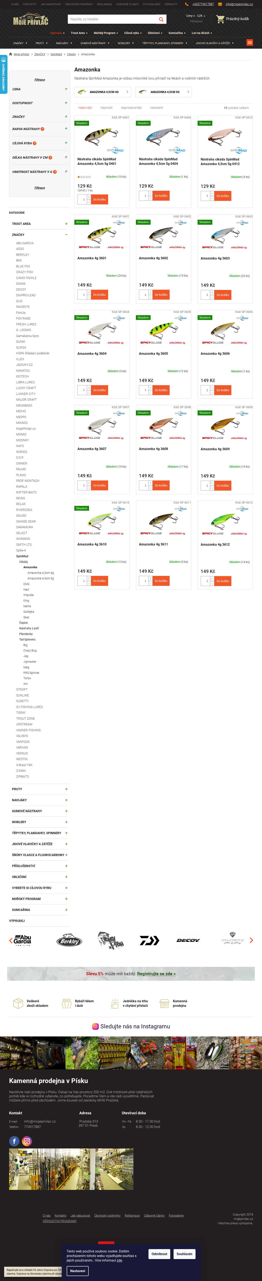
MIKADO (22, 423)
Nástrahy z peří (29, 628)
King (26, 600)
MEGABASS (24, 405)
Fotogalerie (151, 4)
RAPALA (21, 487)
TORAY (21, 713)
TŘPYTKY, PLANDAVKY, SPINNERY (36, 833)
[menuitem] (20, 43)
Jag (25, 656)
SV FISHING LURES (29, 707)
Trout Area (78, 33)
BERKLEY (22, 255)
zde (119, 1260)
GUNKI (20, 342)
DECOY (21, 289)
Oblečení (154, 33)
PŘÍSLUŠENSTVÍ (23, 866)
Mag (26, 667)
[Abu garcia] (22, 940)
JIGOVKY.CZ (24, 365)
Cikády (23, 561)
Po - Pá (126, 1121)
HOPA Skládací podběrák (32, 353)
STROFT (22, 689)
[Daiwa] (149, 940)
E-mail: (13, 1121)
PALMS (21, 469)
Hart (26, 589)
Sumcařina (176, 33)
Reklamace (104, 4)
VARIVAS (22, 747)
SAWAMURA (24, 527)
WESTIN (22, 759)
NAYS (20, 446)
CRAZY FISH (24, 272)
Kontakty (29, 4)
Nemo (27, 606)
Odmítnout (159, 1254)
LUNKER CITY (25, 394)
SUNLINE (22, 695)
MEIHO (21, 411)
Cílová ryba (131, 33)
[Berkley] (70, 940)
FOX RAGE (23, 318)
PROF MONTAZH (27, 481)
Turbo (27, 678)
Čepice (23, 622)
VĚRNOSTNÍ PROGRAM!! (59, 1221)
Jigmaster (29, 661)
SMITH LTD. (24, 544)
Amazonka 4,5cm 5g (41, 578)
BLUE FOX (23, 266)
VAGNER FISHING (28, 730)
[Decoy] (188, 940)
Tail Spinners (27, 639)
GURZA (21, 347)
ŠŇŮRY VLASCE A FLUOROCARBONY (38, 855)
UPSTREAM (24, 724)
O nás (15, 4)
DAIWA (20, 284)
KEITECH (22, 376)
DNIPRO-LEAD (26, 295)
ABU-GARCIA (25, 243)
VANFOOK (23, 742)
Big (25, 645)
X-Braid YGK (24, 765)
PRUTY (17, 789)
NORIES (21, 452)
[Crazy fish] (110, 940)
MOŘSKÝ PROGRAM (26, 899)
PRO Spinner (31, 672)
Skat (26, 617)
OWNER (21, 463)
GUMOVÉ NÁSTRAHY (27, 811)
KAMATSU (23, 371)
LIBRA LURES (25, 382)
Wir (25, 683)
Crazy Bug (30, 650)
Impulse (28, 595)
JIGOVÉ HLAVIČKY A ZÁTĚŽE (32, 844)
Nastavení (77, 1271)
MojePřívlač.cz (26, 429)
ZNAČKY (18, 235)
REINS (20, 498)
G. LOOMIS (23, 330)
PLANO (21, 475)
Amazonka (30, 567)
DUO (19, 301)
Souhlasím (184, 1254)
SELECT (21, 533)
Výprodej (56, 33)
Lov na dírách (200, 33)
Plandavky (26, 634)
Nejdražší (106, 107)
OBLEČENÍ (19, 877)
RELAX (20, 504)
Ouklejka (28, 611)
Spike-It (21, 550)
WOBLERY (19, 822)
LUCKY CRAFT (26, 388)
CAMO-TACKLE (26, 278)
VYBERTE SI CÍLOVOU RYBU (31, 888)
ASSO (20, 249)
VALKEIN (22, 736)
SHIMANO (23, 539)
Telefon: (14, 1127)
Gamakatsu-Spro (27, 336)
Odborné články (127, 4)
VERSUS (22, 753)
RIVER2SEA (24, 510)
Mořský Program (104, 33)
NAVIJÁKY (19, 800)
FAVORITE (23, 307)
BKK (19, 260)
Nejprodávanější (131, 107)
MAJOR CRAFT (26, 400)
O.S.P (19, 458)
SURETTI (22, 701)
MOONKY (22, 440)
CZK (200, 15)
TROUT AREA (21, 224)
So (123, 1127)
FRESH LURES (26, 324)
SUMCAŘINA (21, 910)
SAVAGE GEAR (26, 521)
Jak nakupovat (51, 4)
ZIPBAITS (22, 776)
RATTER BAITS (26, 492)
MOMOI (21, 434)
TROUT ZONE (25, 718)
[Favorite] (232, 940)
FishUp (20, 313)
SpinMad (22, 556)
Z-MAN (21, 771)
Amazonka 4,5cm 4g (41, 572)
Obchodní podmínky (79, 4)
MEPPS (21, 417)
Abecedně (156, 107)
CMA (26, 584)
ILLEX (20, 359)
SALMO (21, 515)
